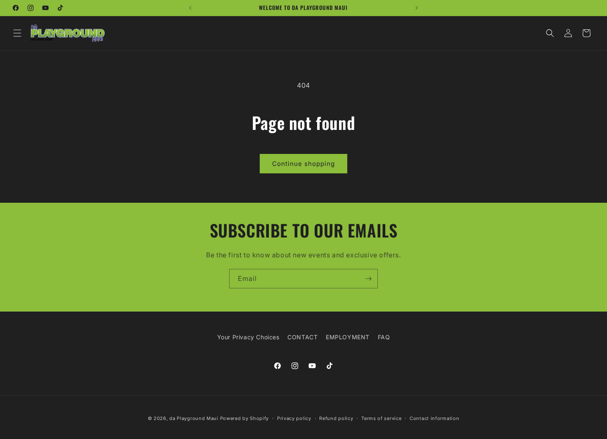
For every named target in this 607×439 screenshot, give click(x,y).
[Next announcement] (417, 8)
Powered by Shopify (244, 418)
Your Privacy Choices (248, 337)
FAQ (384, 337)
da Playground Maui (193, 418)
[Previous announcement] (190, 8)
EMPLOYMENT (348, 337)
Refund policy (336, 418)
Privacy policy (294, 418)
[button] (17, 33)
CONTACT (302, 337)
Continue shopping (303, 164)
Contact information (434, 418)
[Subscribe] (368, 278)
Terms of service (381, 418)
